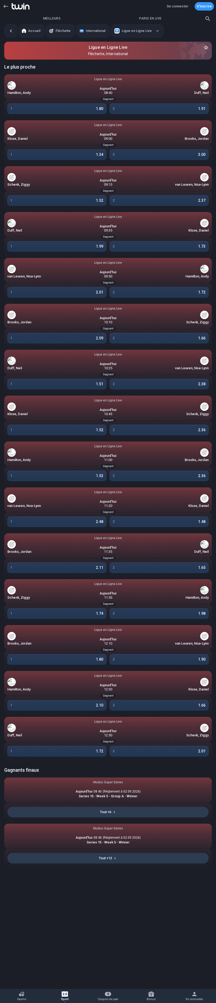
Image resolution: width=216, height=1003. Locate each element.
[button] (6, 6)
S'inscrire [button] (204, 6)
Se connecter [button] (177, 6)
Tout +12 (105, 858)
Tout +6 (105, 812)
